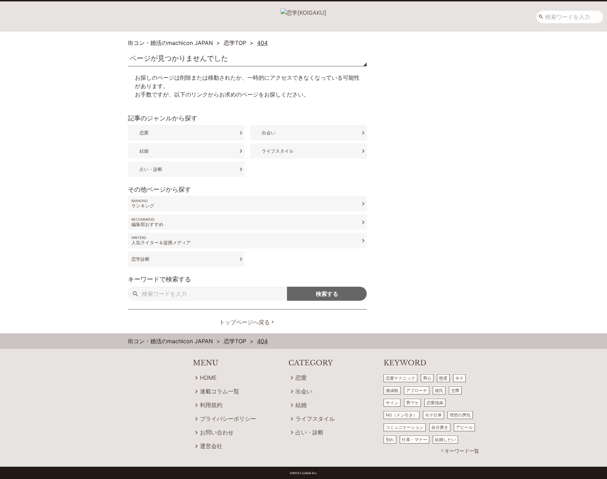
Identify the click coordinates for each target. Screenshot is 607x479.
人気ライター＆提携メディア (161, 242)
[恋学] (303, 10)
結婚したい (445, 439)
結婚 (144, 151)
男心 (427, 378)
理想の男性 (460, 415)
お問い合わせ (217, 432)
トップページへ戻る (244, 322)
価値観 (392, 390)
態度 (443, 378)
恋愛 (144, 132)
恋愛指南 (434, 402)
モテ (459, 378)
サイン (392, 402)
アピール (464, 427)
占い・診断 (150, 169)
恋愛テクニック (400, 378)
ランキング (142, 205)
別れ (390, 439)
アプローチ (416, 390)
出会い (268, 132)
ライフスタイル (278, 151)
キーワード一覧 (462, 451)
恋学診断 (140, 259)
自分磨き (439, 427)
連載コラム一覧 (219, 391)
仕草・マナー (414, 439)
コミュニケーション (405, 427)
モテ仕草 (433, 415)
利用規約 (211, 404)
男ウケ (412, 402)
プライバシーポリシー (228, 418)
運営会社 (211, 446)
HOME (208, 377)
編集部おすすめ (147, 224)
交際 (455, 390)
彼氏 (439, 390)
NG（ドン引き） (401, 415)
